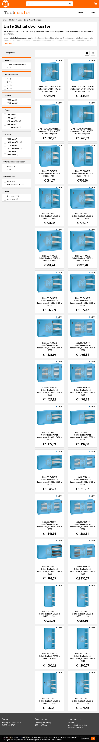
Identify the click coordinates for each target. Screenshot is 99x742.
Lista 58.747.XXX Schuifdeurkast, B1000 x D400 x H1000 (49, 173)
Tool (17, 12)
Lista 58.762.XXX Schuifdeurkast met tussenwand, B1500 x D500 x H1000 (82, 302)
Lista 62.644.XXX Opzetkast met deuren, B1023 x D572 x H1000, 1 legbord (49, 89)
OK (93, 738)
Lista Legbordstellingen (40, 38)
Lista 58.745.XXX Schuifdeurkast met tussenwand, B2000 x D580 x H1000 (49, 570)
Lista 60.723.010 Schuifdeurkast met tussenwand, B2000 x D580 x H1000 (82, 525)
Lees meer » (9, 43)
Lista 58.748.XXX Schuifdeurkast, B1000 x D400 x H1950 (49, 613)
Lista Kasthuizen (81, 38)
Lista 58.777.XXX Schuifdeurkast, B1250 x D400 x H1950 (49, 700)
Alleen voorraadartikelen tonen (16, 65)
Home (80, 12)
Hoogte (8, 95)
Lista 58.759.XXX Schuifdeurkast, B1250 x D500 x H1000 (49, 258)
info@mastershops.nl (12, 723)
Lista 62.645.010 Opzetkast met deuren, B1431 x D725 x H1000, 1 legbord (82, 131)
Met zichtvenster (15, 184)
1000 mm (12, 100)
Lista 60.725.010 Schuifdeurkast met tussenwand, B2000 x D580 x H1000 (82, 570)
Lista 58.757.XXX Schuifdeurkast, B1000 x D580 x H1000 (49, 216)
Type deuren (10, 177)
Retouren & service (75, 727)
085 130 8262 (9, 725)
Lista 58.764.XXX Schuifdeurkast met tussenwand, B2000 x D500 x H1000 (82, 436)
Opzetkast (12, 199)
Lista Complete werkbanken (75, 40)
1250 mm (12, 145)
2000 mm (12, 155)
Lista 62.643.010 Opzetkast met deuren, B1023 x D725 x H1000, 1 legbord (49, 131)
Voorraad (8, 60)
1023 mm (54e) (14, 142)
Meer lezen (85, 738)
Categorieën (10, 53)
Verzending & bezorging (77, 725)
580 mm (12, 124)
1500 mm (12, 152)
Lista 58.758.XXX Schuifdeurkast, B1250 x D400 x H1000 (82, 216)
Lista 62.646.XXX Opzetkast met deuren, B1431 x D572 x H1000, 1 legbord (82, 89)
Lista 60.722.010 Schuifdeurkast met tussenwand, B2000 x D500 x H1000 (49, 525)
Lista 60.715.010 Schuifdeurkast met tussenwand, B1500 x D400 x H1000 (82, 346)
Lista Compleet (58, 40)
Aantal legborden (11, 74)
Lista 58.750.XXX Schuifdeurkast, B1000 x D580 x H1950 (49, 656)
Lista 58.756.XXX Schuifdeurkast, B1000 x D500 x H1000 (82, 173)
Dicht (11, 181)
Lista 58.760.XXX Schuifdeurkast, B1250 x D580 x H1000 (82, 258)
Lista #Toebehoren (23, 40)
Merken (12, 20)
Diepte (7, 110)
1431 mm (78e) (14, 148)
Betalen (71, 723)
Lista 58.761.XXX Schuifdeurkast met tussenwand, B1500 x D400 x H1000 (49, 302)
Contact (92, 12)
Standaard (13, 196)
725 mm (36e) (14, 127)
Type (7, 191)
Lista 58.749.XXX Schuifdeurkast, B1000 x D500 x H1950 (82, 613)
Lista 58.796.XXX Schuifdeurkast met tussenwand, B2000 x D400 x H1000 (49, 436)
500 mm (12, 118)
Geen (11, 166)
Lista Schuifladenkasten (41, 40)
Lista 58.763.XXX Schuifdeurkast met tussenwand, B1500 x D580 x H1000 (49, 346)
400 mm (12, 115)
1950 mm (12, 103)
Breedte (8, 134)
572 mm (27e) (14, 121)
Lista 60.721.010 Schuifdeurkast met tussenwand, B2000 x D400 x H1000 (82, 481)
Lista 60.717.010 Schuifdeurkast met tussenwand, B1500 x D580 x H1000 (82, 391)
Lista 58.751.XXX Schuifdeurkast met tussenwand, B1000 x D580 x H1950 (82, 657)
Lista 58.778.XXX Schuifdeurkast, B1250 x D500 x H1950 (82, 700)
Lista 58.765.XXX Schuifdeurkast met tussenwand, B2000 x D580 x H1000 (49, 481)
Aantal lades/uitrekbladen (15, 162)
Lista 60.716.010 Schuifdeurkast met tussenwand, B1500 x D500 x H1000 (49, 391)
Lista (20, 20)
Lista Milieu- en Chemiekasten (62, 38)
